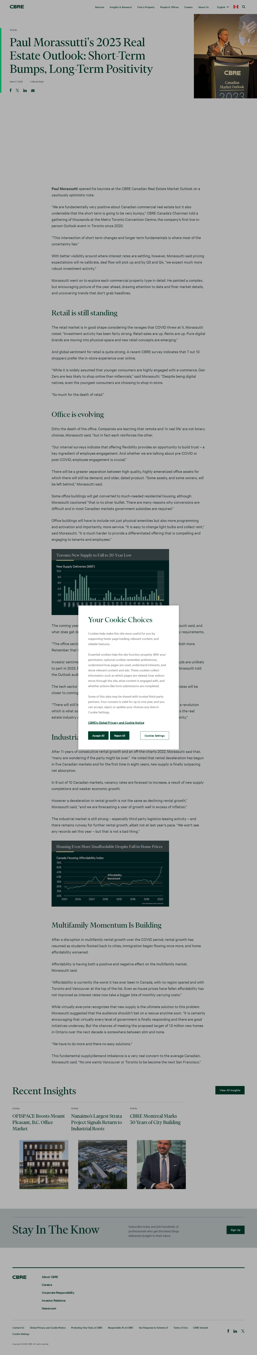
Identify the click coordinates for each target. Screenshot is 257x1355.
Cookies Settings (155, 735)
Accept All (98, 735)
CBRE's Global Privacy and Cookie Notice (116, 722)
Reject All (119, 735)
